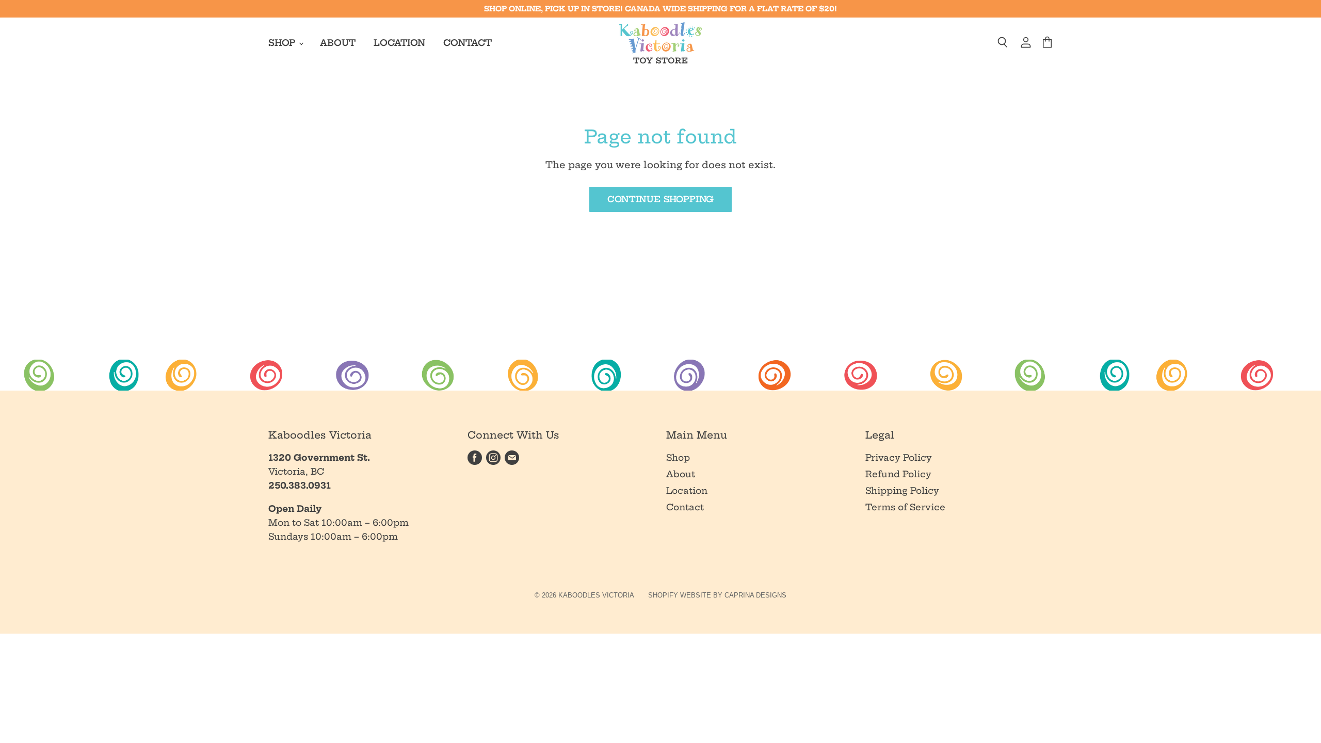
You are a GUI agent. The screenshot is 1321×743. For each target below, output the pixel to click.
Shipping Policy (902, 490)
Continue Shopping (660, 199)
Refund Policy (898, 474)
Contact (467, 42)
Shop (283, 42)
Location (399, 42)
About (338, 42)
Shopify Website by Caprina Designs (717, 595)
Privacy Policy (898, 457)
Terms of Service (905, 507)
